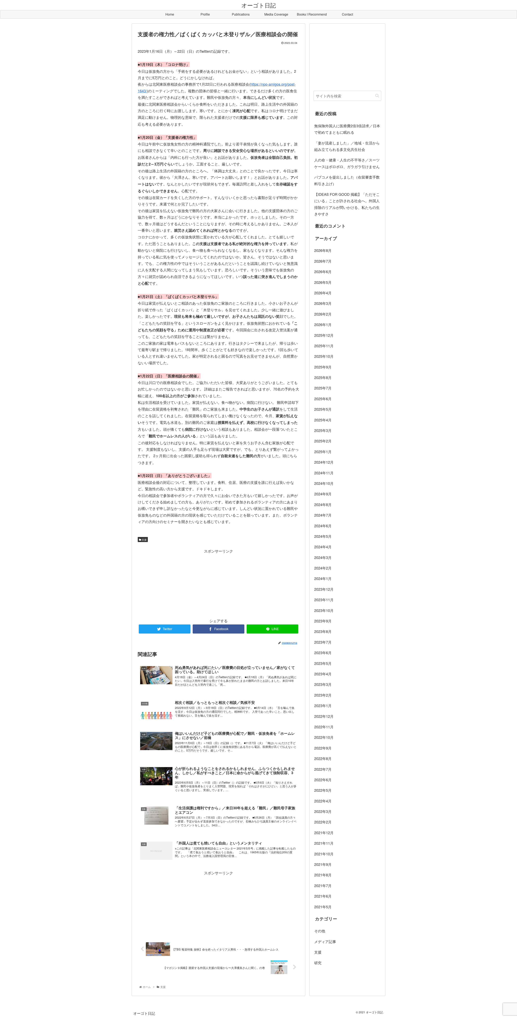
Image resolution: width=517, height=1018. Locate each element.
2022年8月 (323, 758)
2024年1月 (323, 578)
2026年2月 (323, 313)
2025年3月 (323, 430)
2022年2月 (323, 821)
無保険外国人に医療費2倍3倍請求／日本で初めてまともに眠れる (347, 129)
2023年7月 (323, 641)
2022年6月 (323, 779)
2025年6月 (323, 398)
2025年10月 (324, 356)
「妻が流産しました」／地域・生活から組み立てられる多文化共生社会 (347, 146)
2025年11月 (324, 345)
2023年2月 (323, 694)
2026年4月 (323, 292)
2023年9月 (323, 620)
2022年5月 (323, 790)
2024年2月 (323, 568)
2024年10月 (324, 483)
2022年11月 (324, 726)
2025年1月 (323, 451)
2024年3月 (323, 557)
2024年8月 (323, 504)
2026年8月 (323, 250)
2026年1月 (323, 324)
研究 (318, 962)
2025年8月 (323, 377)
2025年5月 (323, 409)
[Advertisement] (218, 582)
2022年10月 (324, 737)
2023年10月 (324, 610)
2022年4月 (323, 800)
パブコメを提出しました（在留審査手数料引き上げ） (347, 180)
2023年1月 (323, 705)
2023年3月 (323, 684)
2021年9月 (323, 864)
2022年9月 (323, 747)
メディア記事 (325, 941)
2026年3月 (323, 303)
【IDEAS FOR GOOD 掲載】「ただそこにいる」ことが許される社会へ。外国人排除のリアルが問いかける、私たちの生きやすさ (347, 204)
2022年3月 (323, 811)
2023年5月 (323, 663)
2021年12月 (324, 832)
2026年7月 (323, 260)
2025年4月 (323, 419)
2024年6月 (323, 525)
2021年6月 (323, 896)
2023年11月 (324, 599)
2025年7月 (323, 388)
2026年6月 (323, 271)
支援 (144, 539)
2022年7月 (323, 769)
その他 (319, 930)
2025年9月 (323, 366)
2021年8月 (323, 874)
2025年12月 (324, 335)
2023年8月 (323, 631)
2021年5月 (323, 906)
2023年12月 (324, 589)
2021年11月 (324, 843)
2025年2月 (323, 440)
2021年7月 (323, 885)
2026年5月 (323, 282)
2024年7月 (323, 515)
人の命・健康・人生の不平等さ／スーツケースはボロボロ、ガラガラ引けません (347, 163)
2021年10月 (324, 853)
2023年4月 (323, 673)
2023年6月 (323, 652)
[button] (377, 95)
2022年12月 (324, 716)
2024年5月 (323, 536)
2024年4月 (323, 546)
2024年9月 (323, 493)
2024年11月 (324, 472)
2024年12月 (324, 462)
